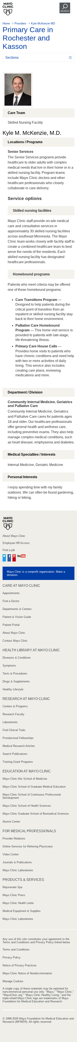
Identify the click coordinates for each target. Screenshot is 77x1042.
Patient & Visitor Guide (17, 617)
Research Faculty (13, 714)
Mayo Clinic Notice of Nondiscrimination (27, 973)
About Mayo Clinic (14, 536)
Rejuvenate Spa (12, 887)
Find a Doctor (11, 601)
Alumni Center (11, 821)
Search (64, 11)
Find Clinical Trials (14, 730)
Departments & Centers (17, 609)
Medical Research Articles (19, 746)
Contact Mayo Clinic (15, 640)
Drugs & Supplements (16, 681)
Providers (20, 23)
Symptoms (9, 665)
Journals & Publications (17, 862)
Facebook (9, 557)
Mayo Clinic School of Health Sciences (27, 805)
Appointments (11, 593)
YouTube (21, 557)
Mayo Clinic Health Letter (18, 903)
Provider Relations (14, 838)
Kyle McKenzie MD (43, 23)
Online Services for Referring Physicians (28, 846)
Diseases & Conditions (17, 657)
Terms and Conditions (16, 949)
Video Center (11, 854)
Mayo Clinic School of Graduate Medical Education (34, 786)
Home (6, 23)
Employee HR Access (16, 543)
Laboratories (10, 722)
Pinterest (14, 557)
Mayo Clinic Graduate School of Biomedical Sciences (36, 813)
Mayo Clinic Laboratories (18, 870)
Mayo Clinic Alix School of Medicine (25, 778)
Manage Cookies (13, 981)
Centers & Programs (15, 706)
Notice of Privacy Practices (20, 965)
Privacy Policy (12, 957)
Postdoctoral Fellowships (18, 738)
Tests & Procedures (15, 673)
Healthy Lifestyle (13, 689)
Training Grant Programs (18, 761)
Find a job (9, 550)
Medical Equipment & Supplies (22, 911)
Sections (12, 57)
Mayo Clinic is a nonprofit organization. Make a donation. (36, 573)
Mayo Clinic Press (14, 895)
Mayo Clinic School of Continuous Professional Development (32, 796)
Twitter (4, 557)
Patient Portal (11, 624)
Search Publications (15, 753)
